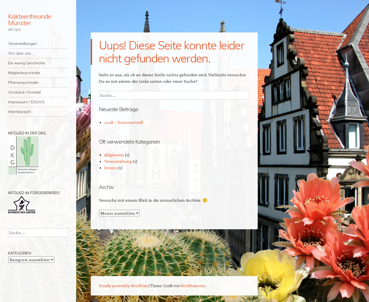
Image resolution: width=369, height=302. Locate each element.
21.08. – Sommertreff (123, 122)
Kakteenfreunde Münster (29, 19)
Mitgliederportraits (24, 72)
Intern (110, 167)
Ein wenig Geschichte (26, 63)
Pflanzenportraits (23, 82)
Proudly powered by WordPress (123, 285)
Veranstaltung (118, 161)
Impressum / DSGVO (26, 101)
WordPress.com (192, 285)
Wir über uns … (21, 53)
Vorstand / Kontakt (24, 92)
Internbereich (19, 111)
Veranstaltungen (22, 43)
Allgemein (114, 154)
